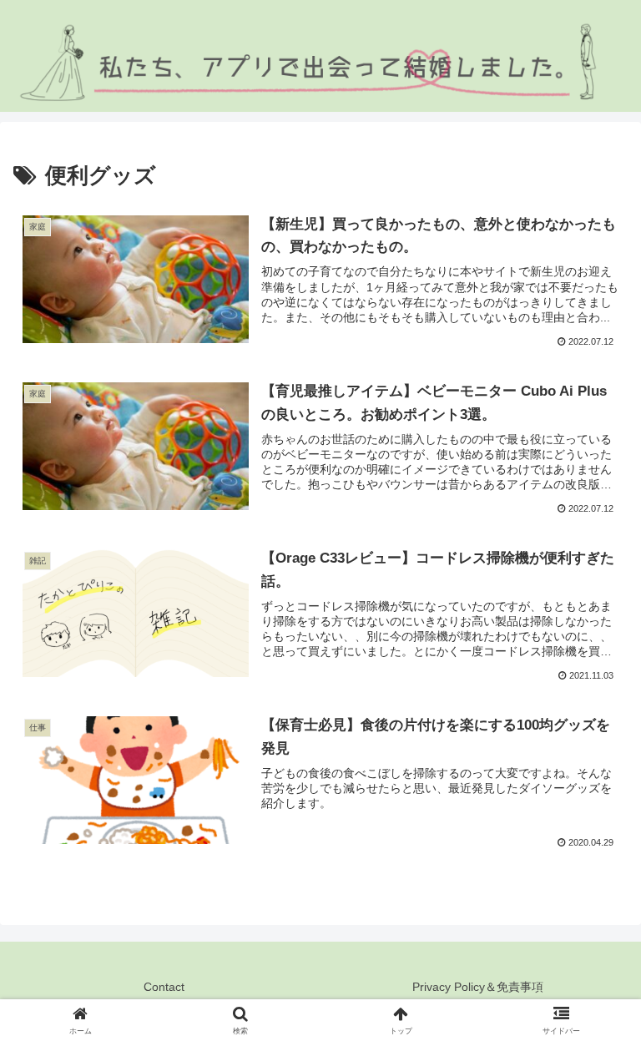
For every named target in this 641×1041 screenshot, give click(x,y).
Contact (164, 986)
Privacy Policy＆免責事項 (477, 986)
